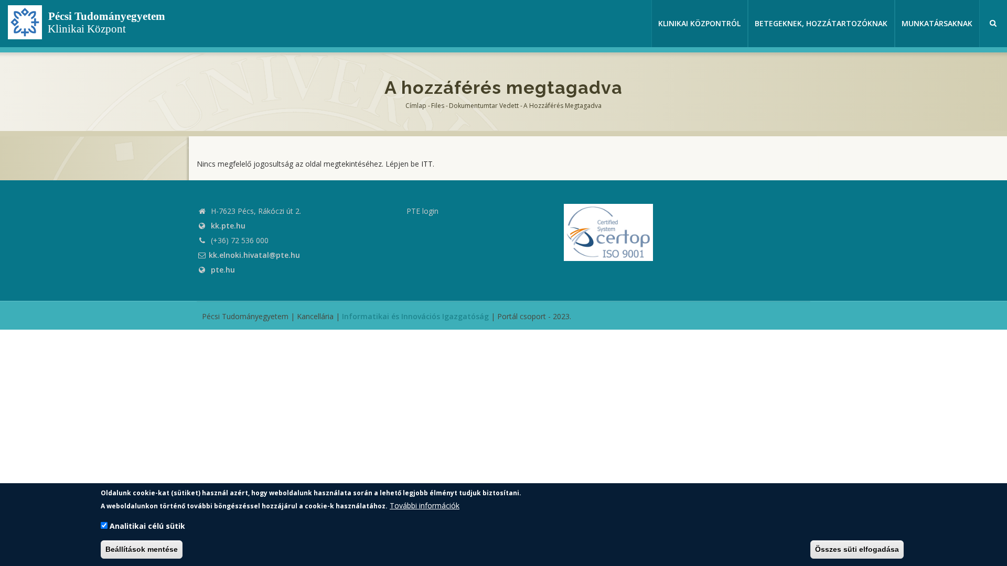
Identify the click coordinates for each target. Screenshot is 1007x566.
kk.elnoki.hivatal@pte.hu (254, 255)
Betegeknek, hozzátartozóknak (821, 23)
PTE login (422, 211)
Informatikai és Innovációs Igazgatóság (415, 316)
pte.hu (223, 270)
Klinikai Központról (699, 23)
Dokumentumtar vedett (484, 105)
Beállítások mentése (141, 549)
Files (437, 105)
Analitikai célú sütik (147, 526)
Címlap (415, 105)
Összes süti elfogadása (857, 549)
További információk (424, 505)
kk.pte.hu (228, 226)
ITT (427, 164)
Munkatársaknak (937, 23)
